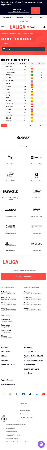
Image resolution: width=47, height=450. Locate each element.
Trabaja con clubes (26, 417)
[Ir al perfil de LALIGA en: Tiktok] (30, 394)
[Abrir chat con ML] (41, 444)
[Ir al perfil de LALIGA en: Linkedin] (23, 394)
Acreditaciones (25, 410)
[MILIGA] (43, 27)
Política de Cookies (12, 438)
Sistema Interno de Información (16, 424)
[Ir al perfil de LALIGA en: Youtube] (44, 394)
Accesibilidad (10, 428)
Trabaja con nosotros (27, 414)
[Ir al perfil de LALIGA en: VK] (37, 394)
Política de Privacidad (13, 435)
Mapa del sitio (24, 407)
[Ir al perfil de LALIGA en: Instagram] (10, 394)
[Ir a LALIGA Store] (23, 21)
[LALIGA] (17, 27)
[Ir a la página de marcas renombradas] (10, 418)
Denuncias (23, 403)
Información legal (11, 431)
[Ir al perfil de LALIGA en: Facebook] (3, 394)
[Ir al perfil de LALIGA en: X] (17, 394)
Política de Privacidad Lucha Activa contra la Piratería (23, 442)
